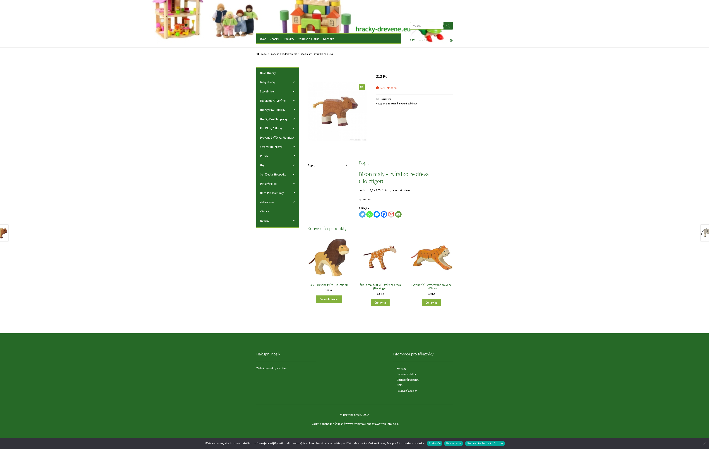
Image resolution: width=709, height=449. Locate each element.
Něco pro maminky (272, 193)
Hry (262, 165)
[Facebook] (384, 214)
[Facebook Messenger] (377, 214)
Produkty (288, 39)
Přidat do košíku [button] (329, 299)
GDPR (400, 385)
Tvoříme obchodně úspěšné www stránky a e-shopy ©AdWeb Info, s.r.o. (354, 424)
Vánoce (264, 211)
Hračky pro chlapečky (273, 119)
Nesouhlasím (453, 443)
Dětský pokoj (268, 183)
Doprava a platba (308, 39)
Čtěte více (380, 302)
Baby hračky (267, 82)
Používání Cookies (407, 391)
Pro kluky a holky (271, 128)
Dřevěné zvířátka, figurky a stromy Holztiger (277, 142)
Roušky (264, 220)
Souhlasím (435, 443)
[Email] (398, 214)
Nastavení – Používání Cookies (485, 443)
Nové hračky (268, 73)
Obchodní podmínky (408, 379)
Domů (264, 54)
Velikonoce (267, 202)
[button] (362, 87)
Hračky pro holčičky (272, 110)
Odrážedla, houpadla (273, 174)
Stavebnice (267, 91)
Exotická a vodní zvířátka (283, 54)
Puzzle (264, 156)
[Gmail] (391, 214)
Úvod (263, 39)
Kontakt (328, 39)
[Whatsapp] (369, 214)
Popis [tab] (311, 165)
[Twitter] (362, 214)
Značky (274, 39)
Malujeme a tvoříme (273, 100)
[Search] (448, 26)
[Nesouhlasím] (704, 443)
